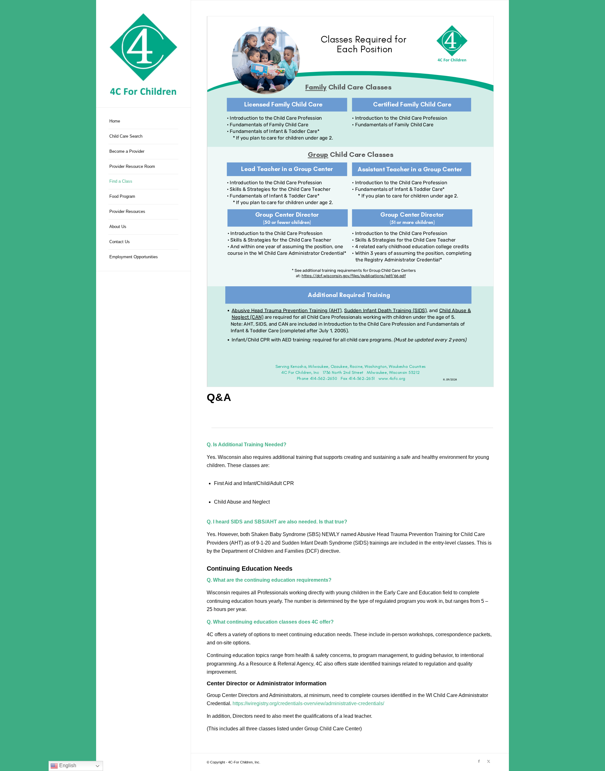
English (67, 765)
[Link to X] (488, 761)
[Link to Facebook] (479, 761)
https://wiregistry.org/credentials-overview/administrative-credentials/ (308, 703)
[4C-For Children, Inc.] (143, 54)
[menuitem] (143, 121)
